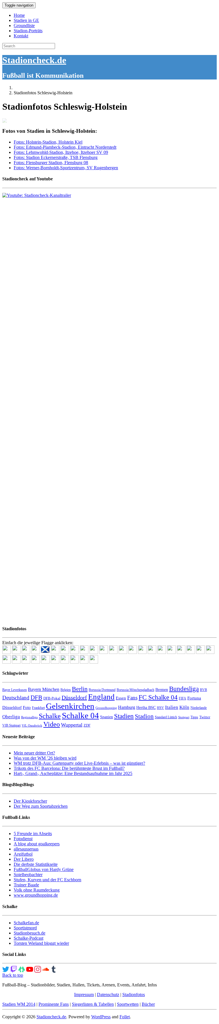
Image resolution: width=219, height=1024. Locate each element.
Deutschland (15, 698)
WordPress (101, 1016)
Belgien (65, 690)
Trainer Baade (26, 884)
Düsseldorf (74, 697)
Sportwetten (128, 1004)
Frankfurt (38, 708)
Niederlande (198, 708)
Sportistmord (25, 927)
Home (19, 15)
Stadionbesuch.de (29, 933)
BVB (203, 690)
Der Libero (24, 859)
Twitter (204, 717)
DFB (36, 697)
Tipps (194, 717)
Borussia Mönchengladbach (135, 690)
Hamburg (126, 707)
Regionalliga (29, 717)
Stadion (144, 716)
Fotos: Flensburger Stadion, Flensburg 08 (51, 162)
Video (51, 724)
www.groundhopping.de (36, 895)
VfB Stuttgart (11, 725)
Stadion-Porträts (28, 30)
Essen (121, 698)
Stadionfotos (133, 994)
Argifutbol (23, 854)
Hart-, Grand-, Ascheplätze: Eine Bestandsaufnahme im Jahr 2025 (73, 773)
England (101, 697)
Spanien (106, 717)
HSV (160, 708)
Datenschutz (108, 994)
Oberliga (11, 716)
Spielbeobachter (28, 874)
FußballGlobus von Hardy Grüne (44, 869)
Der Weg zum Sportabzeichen (41, 806)
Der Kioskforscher (30, 801)
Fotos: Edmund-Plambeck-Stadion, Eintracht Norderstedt (65, 147)
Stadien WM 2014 (18, 1004)
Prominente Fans (53, 1004)
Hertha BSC (146, 707)
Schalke (50, 716)
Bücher (148, 1004)
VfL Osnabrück (32, 725)
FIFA (182, 698)
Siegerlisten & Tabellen (93, 1004)
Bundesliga (184, 688)
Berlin (80, 688)
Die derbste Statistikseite (36, 864)
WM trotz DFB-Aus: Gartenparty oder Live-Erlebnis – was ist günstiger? (79, 763)
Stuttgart (183, 717)
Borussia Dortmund (102, 690)
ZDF (87, 725)
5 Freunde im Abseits (33, 833)
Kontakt (21, 35)
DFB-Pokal (51, 698)
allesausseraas (26, 848)
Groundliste (24, 25)
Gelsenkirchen (70, 706)
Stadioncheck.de (34, 60)
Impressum (84, 994)
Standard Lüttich (166, 717)
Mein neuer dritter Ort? (34, 752)
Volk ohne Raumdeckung (37, 890)
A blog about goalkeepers (37, 843)
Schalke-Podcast (28, 938)
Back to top (12, 975)
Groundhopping (106, 707)
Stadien (124, 716)
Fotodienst (23, 838)
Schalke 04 (80, 715)
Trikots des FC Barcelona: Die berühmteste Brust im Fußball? (69, 768)
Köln (184, 707)
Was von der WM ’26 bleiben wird (45, 758)
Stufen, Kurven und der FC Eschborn (47, 879)
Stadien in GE (26, 20)
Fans (132, 698)
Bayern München (43, 689)
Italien (171, 707)
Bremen (161, 690)
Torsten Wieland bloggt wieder (41, 943)
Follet (124, 1016)
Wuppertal (71, 725)
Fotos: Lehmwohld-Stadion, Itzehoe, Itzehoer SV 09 (61, 152)
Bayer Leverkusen (14, 690)
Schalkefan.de (26, 922)
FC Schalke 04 (158, 697)
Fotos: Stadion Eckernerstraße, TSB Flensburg (56, 157)
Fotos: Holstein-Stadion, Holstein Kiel (48, 142)
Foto (27, 707)
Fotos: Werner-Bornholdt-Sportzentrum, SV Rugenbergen (66, 167)
